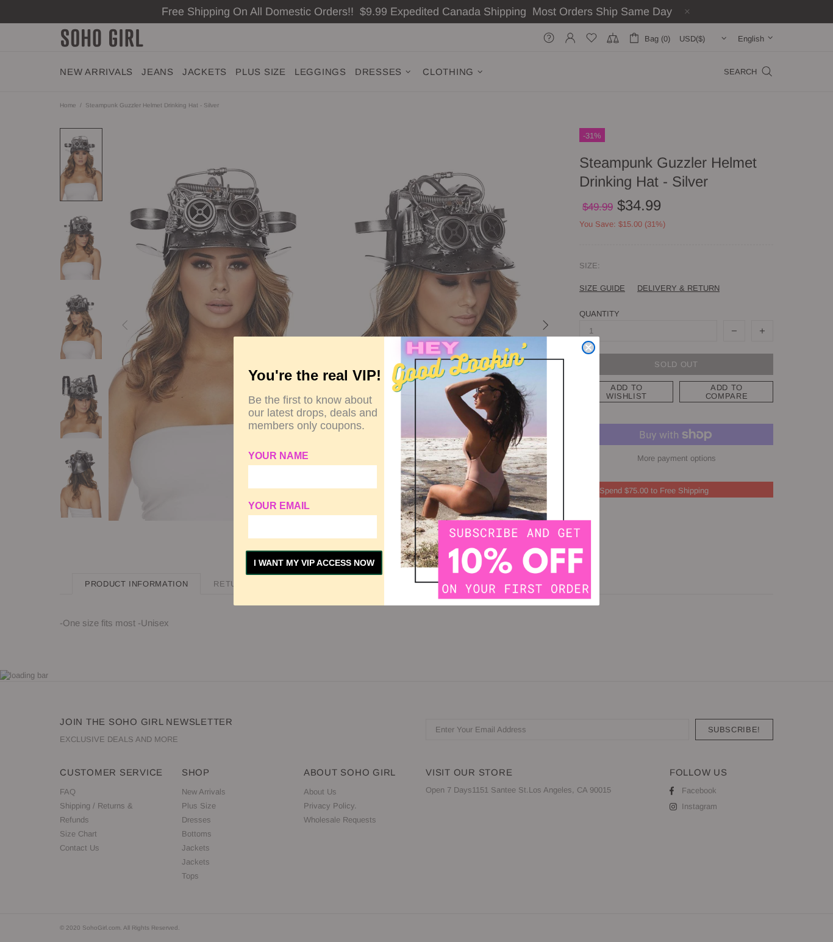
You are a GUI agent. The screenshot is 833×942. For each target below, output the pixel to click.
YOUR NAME (278, 456)
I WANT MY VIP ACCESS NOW (314, 563)
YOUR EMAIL (279, 506)
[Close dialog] (588, 347)
